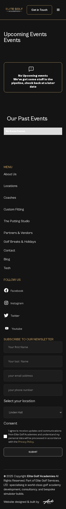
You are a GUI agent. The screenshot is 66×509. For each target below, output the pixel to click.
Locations (10, 186)
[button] (58, 9)
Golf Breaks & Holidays (20, 242)
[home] (14, 10)
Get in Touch (39, 10)
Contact (9, 250)
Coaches (10, 198)
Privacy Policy (26, 441)
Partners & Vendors (18, 233)
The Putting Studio (17, 221)
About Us (10, 174)
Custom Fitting (14, 209)
